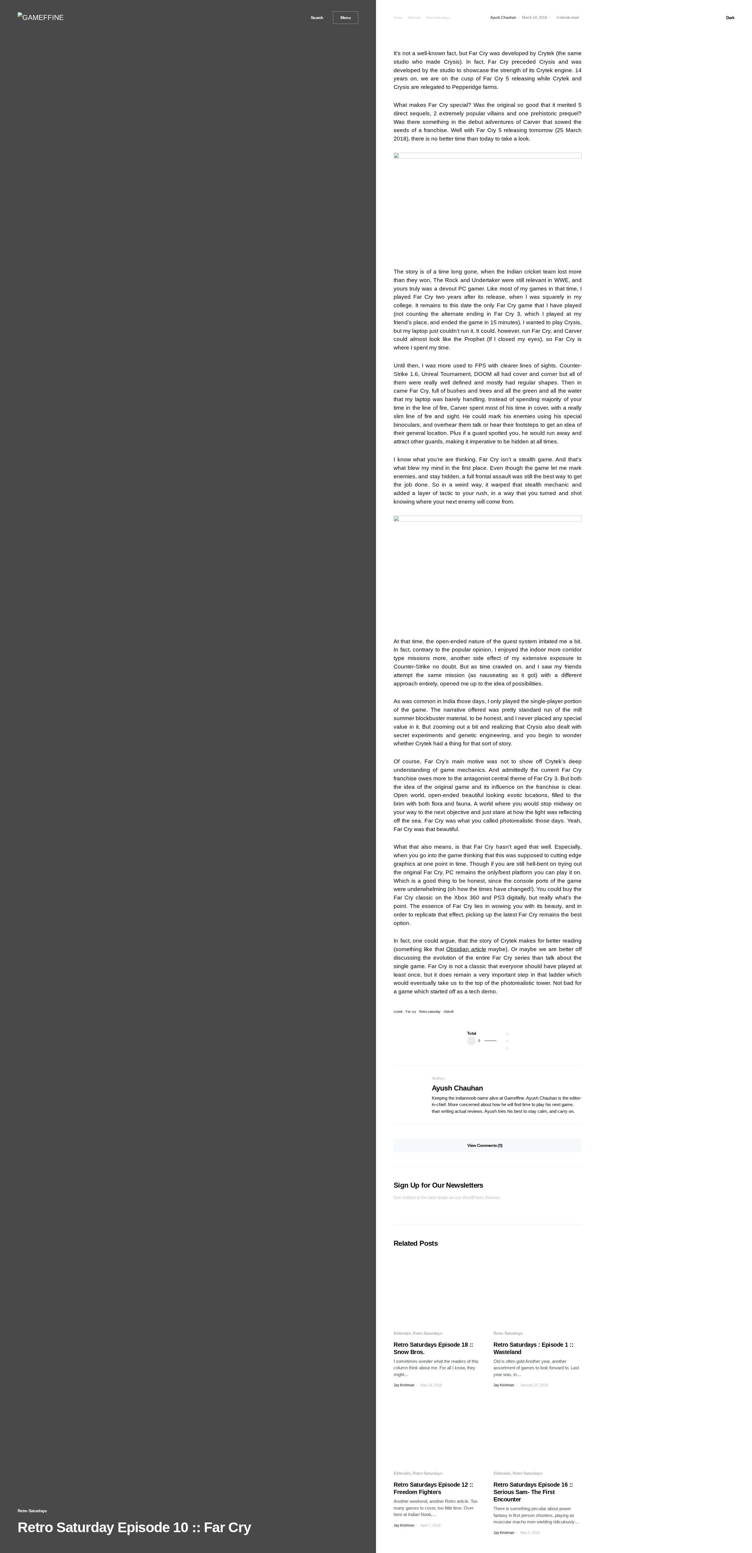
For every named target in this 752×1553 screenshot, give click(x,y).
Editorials (414, 17)
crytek (398, 1011)
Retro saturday (430, 1011)
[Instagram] (295, 17)
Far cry (411, 1011)
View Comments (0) (484, 1145)
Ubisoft (449, 1011)
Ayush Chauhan (457, 1088)
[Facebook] (281, 17)
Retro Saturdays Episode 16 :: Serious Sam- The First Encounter (533, 1492)
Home (398, 17)
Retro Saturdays (32, 1510)
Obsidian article (466, 949)
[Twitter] (288, 17)
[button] (314, 18)
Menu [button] (345, 17)
